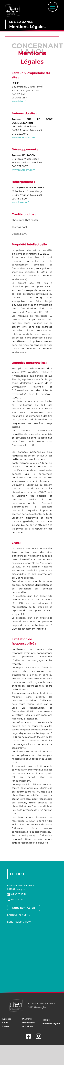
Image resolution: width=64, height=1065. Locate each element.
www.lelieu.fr (19, 101)
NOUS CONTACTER (23, 907)
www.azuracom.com (23, 169)
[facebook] (27, 1036)
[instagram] (38, 1036)
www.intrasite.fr (21, 202)
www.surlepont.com (23, 137)
